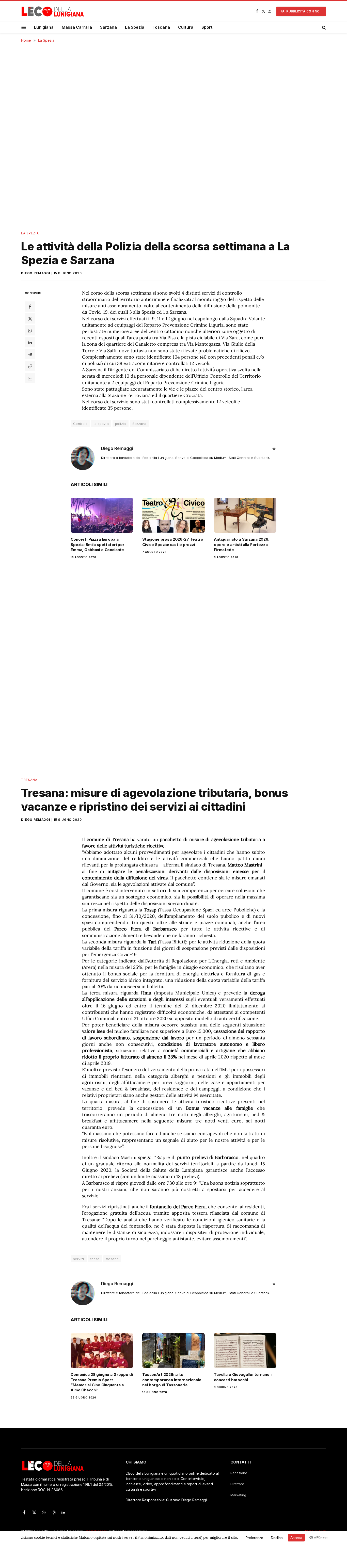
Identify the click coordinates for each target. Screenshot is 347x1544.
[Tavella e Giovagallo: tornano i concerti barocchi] (245, 1350)
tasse (95, 1259)
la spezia (101, 424)
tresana (112, 1259)
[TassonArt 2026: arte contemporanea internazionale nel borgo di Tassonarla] (173, 1350)
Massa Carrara (77, 27)
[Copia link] (30, 366)
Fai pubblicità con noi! (301, 11)
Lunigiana (44, 27)
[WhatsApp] (30, 330)
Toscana (161, 27)
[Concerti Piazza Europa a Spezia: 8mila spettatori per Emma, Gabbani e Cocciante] (102, 515)
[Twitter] (30, 318)
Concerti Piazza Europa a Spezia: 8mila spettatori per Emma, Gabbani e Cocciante (97, 544)
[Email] (30, 378)
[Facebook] (30, 306)
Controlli (80, 424)
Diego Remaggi (35, 273)
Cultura (185, 27)
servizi (78, 1259)
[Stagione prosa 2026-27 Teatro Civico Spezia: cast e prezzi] (173, 515)
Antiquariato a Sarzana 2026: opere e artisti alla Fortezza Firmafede (241, 544)
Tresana (29, 780)
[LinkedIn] (30, 342)
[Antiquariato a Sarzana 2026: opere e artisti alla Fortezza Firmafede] (245, 515)
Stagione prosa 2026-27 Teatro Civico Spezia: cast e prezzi (172, 542)
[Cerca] (323, 27)
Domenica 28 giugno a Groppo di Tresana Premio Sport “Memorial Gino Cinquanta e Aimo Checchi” (102, 1382)
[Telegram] (30, 354)
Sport (207, 27)
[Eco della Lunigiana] (53, 11)
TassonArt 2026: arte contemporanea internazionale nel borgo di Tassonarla (171, 1379)
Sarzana (108, 27)
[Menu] (24, 27)
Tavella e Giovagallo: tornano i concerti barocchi (242, 1377)
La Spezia (134, 27)
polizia (120, 424)
